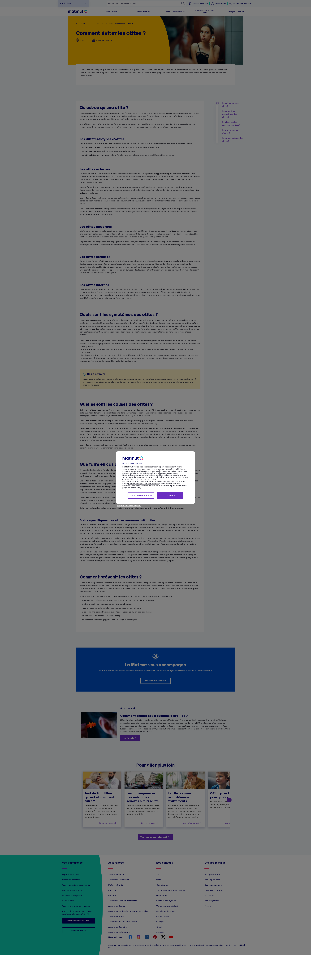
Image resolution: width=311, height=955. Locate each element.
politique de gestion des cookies (143, 484)
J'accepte (170, 495)
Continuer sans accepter (129, 506)
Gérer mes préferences (141, 495)
